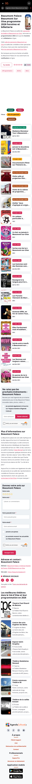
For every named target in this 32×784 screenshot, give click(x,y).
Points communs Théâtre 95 (19, 681)
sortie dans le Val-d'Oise (9, 478)
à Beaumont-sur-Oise (20, 133)
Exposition (11, 119)
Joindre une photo (12, 532)
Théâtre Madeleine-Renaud (20, 662)
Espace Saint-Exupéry (17, 643)
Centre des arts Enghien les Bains (19, 623)
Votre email (6, 522)
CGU (16, 743)
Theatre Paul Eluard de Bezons (20, 604)
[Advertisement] (16, 90)
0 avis (28, 64)
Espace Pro (16, 758)
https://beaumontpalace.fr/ (17, 572)
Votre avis (5, 497)
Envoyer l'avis (9, 553)
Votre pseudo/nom (8, 513)
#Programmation (7, 71)
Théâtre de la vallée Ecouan (20, 700)
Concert (10, 110)
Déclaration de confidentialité (16, 746)
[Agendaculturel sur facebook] (13, 730)
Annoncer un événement (16, 761)
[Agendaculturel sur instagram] (18, 730)
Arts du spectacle (13, 114)
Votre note (6, 491)
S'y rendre (6, 65)
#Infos (19, 71)
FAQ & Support (16, 740)
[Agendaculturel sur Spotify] (23, 730)
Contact (16, 749)
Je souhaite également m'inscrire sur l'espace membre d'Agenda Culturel (17, 408)
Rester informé (22, 416)
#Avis (27, 71)
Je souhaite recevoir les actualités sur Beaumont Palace (17, 537)
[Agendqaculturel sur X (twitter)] (8, 730)
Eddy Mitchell (18, 450)
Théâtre (20, 110)
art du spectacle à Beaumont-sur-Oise (14, 49)
